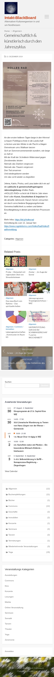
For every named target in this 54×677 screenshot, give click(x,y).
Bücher (29, 500)
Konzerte (29, 523)
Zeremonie (9, 640)
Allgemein (17, 31)
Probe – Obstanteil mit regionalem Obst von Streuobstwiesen (15, 274)
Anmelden (9, 651)
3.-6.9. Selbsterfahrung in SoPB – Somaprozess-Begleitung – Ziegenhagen (28, 462)
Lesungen (9, 597)
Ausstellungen (11, 575)
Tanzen (29, 535)
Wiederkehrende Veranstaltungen (29, 546)
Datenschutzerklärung (27, 671)
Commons (18, 327)
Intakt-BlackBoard (25, 668)
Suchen (8, 382)
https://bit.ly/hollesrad (24, 219)
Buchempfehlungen (29, 494)
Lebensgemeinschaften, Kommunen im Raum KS (15, 334)
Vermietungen (29, 541)
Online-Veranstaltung (14, 607)
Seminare (29, 529)
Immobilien (10, 329)
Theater (8, 629)
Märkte (8, 602)
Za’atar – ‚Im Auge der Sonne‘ (38, 273)
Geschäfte (29, 512)
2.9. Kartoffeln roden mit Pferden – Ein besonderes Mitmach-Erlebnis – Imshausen (30, 447)
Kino (7, 586)
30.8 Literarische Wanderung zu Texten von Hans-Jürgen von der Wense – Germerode (31, 425)
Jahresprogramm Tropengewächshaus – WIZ (38, 301)
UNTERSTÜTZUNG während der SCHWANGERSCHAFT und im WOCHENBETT (38, 332)
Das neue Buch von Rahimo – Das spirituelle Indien (14, 303)
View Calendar (11, 471)
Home (7, 31)
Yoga (29, 552)
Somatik (8, 618)
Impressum (39, 668)
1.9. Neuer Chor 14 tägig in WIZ (27, 436)
